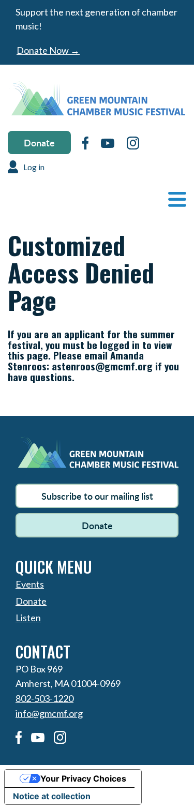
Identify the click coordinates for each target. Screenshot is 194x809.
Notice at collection (52, 796)
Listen (28, 617)
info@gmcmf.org (49, 713)
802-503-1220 (44, 698)
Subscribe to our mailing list (97, 495)
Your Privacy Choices (83, 778)
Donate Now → (48, 50)
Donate (39, 142)
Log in (33, 167)
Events (30, 584)
